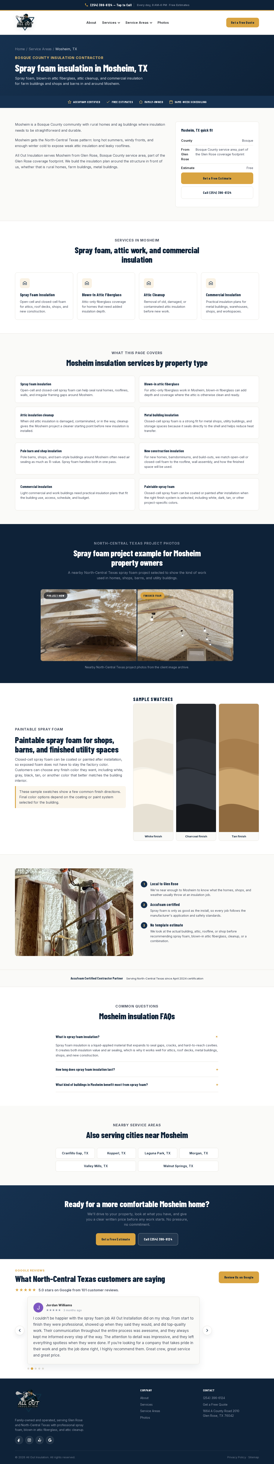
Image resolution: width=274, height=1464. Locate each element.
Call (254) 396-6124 (217, 192)
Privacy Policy (236, 1457)
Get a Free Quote (242, 22)
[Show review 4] (39, 1369)
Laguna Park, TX (158, 1153)
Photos (163, 23)
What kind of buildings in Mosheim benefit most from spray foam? (137, 1084)
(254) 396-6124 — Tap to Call (111, 5)
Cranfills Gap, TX (75, 1153)
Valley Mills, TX (96, 1166)
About (91, 23)
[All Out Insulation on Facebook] (19, 1440)
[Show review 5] (43, 1369)
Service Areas (137, 23)
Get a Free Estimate (217, 178)
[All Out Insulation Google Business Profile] (50, 1440)
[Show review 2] (32, 1368)
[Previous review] (19, 1330)
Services (109, 23)
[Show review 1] (28, 1369)
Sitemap (253, 1457)
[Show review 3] (36, 1369)
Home (20, 49)
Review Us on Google (238, 1277)
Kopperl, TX (116, 1153)
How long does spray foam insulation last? (137, 1069)
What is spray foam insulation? (137, 1036)
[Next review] (207, 1330)
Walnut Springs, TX (178, 1166)
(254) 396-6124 (214, 1398)
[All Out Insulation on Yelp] (40, 1440)
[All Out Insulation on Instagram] (29, 1440)
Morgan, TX (198, 1153)
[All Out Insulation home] (25, 22)
